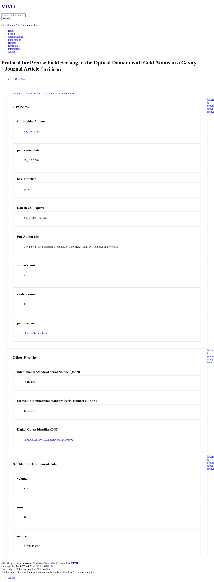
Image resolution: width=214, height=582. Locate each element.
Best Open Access (19, 79)
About (11, 51)
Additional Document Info (60, 93)
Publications (14, 39)
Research (13, 45)
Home (10, 25)
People (11, 33)
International (14, 48)
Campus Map (32, 25)
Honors (12, 42)
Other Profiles (33, 93)
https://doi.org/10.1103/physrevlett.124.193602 (48, 439)
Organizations (15, 36)
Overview (16, 93)
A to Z (19, 25)
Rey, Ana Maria (32, 131)
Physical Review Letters (36, 333)
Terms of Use (50, 563)
